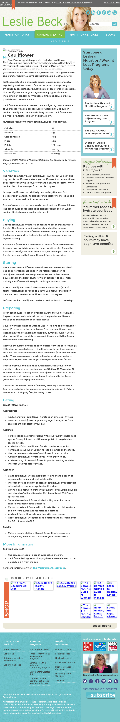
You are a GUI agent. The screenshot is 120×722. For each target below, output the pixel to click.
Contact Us (9, 654)
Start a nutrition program (71, 2)
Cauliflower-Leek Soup (97, 190)
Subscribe (100, 695)
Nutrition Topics (63, 649)
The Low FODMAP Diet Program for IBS (97, 132)
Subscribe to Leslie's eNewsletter (13, 659)
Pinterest (104, 12)
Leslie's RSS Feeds (12, 665)
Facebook (98, 12)
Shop (6, 597)
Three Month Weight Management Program (40, 656)
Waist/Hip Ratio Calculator (63, 674)
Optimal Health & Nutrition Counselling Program (40, 665)
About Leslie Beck (12, 649)
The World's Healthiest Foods (49, 568)
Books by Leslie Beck (65, 662)
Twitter (88, 12)
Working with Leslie (39, 649)
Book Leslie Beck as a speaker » (100, 675)
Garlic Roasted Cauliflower (98, 175)
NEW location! (112, 2)
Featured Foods (15, 51)
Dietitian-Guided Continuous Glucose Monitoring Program (97, 145)
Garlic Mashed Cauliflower (98, 192)
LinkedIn (93, 12)
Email (109, 12)
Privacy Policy (9, 697)
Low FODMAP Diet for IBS (40, 673)
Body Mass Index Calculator (63, 668)
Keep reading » (99, 214)
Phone (114, 12)
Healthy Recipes (63, 658)
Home (5, 2)
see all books (103, 626)
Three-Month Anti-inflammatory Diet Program (96, 118)
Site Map (59, 680)
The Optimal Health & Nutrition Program (97, 105)
